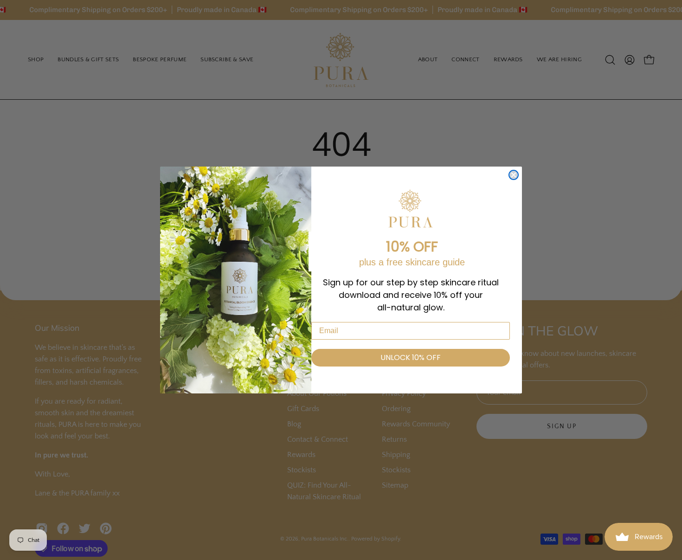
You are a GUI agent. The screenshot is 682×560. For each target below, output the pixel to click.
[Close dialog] (513, 175)
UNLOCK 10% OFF (410, 357)
